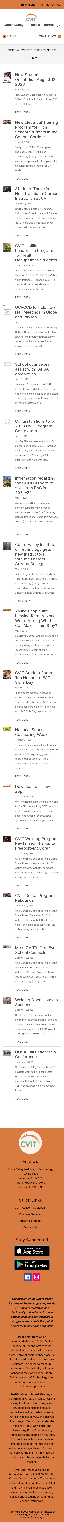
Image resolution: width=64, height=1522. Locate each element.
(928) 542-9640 (35, 1182)
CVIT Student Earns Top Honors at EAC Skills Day (33, 677)
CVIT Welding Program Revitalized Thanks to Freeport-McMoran (36, 843)
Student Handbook (30, 1220)
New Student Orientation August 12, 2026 (36, 79)
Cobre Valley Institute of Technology (32, 50)
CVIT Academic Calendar (30, 1207)
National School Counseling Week (31, 732)
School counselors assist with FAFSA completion (32, 369)
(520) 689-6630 (33, 1187)
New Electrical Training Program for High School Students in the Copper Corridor (36, 129)
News (35, 58)
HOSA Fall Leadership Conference (35, 1054)
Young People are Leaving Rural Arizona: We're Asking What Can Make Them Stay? (36, 618)
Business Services (30, 1214)
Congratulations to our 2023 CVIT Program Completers (36, 426)
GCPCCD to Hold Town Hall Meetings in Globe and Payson (36, 312)
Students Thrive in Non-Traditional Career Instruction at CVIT (36, 193)
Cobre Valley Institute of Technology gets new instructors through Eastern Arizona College (35, 554)
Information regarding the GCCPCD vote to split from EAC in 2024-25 (35, 485)
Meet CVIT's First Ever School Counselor (36, 950)
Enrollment (27, 4)
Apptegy (39, 1517)
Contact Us (47, 4)
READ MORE (23, 112)
